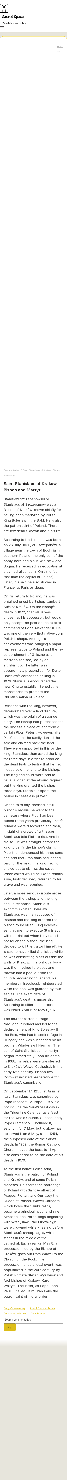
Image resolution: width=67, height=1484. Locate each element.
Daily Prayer (38, 1313)
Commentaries (11, 470)
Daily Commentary (14, 1308)
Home (60, 46)
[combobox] (33, 1320)
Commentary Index (15, 1313)
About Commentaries (42, 1308)
